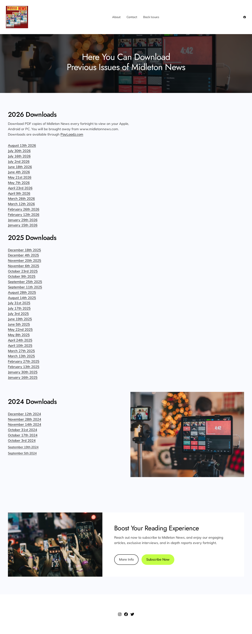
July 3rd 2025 (18, 313)
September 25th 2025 (25, 282)
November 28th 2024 (24, 419)
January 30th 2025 (22, 372)
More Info (126, 559)
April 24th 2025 (20, 340)
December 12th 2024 (24, 414)
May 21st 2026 (19, 177)
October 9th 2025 (21, 276)
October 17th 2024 (22, 435)
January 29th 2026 (22, 220)
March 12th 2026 (21, 204)
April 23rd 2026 (20, 188)
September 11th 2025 (25, 287)
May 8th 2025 (19, 335)
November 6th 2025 (23, 266)
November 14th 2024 (24, 424)
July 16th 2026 (19, 156)
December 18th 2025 (24, 250)
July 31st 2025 (19, 303)
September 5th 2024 (22, 453)
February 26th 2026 (23, 209)
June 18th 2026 (20, 167)
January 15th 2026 (22, 225)
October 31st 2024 (22, 430)
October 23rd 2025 (23, 271)
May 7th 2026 (19, 183)
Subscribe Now (158, 559)
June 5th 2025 (19, 324)
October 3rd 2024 (22, 440)
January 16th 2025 (22, 377)
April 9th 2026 (19, 193)
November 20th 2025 (24, 260)
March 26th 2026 (21, 198)
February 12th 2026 (23, 214)
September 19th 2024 (23, 447)
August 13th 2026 (22, 145)
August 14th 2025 (22, 298)
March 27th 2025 (21, 351)
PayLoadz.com (72, 134)
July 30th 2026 (19, 151)
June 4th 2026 (19, 172)
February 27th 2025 (23, 361)
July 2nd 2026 (19, 161)
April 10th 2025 (20, 345)
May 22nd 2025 (20, 329)
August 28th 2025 (22, 292)
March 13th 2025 (21, 356)
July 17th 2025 (19, 308)
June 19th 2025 (20, 319)
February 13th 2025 (23, 367)
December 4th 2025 (23, 255)
